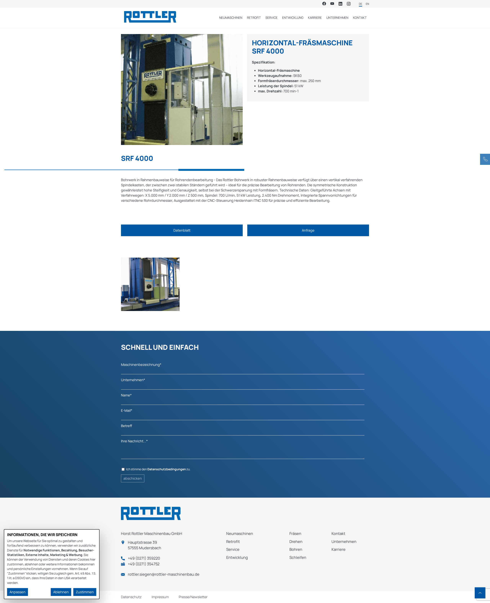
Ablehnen (61, 592)
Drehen (295, 541)
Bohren (295, 549)
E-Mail (126, 410)
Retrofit (254, 17)
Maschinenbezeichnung (141, 364)
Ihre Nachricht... (134, 441)
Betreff (126, 425)
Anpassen (17, 592)
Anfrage (308, 230)
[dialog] (52, 564)
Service (271, 17)
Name (126, 395)
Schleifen (297, 557)
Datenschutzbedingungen (166, 469)
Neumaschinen (230, 17)
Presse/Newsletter (193, 597)
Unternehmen (337, 17)
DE (360, 4)
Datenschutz (131, 597)
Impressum (160, 597)
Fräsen (295, 533)
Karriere (315, 17)
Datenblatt (181, 230)
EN (367, 4)
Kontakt (360, 17)
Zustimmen (85, 592)
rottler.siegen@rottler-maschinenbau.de (163, 574)
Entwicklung (292, 17)
